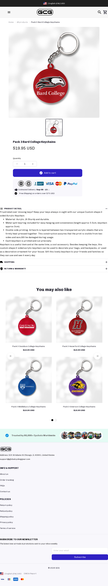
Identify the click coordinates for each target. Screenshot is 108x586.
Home (11, 22)
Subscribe (80, 557)
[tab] (52, 420)
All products (22, 22)
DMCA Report (30, 573)
